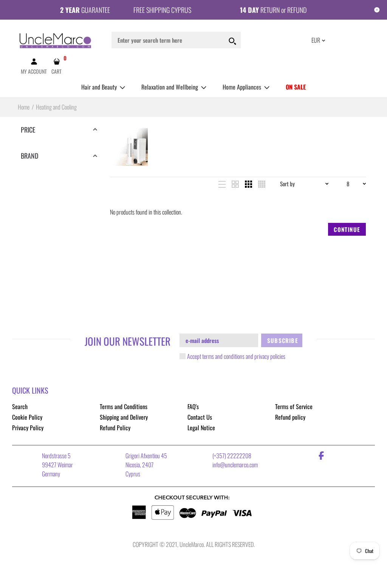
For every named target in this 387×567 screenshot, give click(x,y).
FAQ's (193, 406)
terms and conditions (223, 356)
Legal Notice (201, 427)
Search (20, 406)
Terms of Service (294, 406)
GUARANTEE (85, 10)
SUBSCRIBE (282, 340)
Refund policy (290, 417)
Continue (347, 229)
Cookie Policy (27, 417)
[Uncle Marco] (55, 39)
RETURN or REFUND (273, 10)
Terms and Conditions (123, 406)
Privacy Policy (27, 427)
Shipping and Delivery (124, 417)
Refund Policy (115, 427)
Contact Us (199, 417)
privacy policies (269, 356)
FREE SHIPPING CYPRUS (162, 10)
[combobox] (176, 40)
